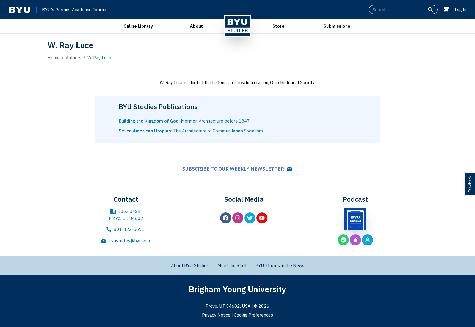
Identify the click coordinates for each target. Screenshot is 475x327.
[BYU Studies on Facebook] (225, 217)
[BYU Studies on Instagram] (237, 217)
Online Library (138, 26)
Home (54, 57)
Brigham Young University (237, 289)
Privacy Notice (216, 315)
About (196, 26)
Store (278, 26)
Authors (73, 57)
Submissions (337, 26)
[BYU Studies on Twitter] (249, 217)
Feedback (470, 184)
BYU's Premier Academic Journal (75, 9)
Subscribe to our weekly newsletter (234, 169)
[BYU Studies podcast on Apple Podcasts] (355, 239)
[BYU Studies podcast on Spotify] (343, 239)
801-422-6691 (129, 229)
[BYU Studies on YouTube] (261, 217)
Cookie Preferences (253, 315)
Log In (460, 9)
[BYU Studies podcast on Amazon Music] (367, 239)
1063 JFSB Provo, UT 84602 (126, 215)
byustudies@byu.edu (129, 240)
